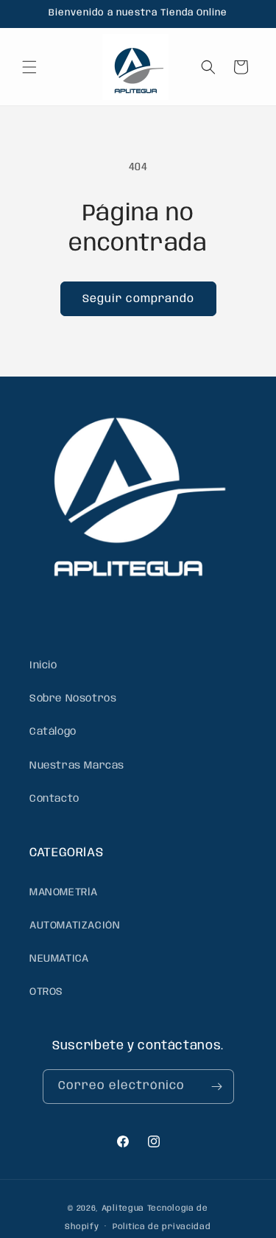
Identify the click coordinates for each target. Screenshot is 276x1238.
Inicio (43, 665)
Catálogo (53, 732)
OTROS (46, 992)
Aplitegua (123, 1208)
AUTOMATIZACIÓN (74, 925)
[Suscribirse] (217, 1086)
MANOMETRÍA (63, 892)
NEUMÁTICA (58, 959)
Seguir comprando (138, 299)
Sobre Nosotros (72, 698)
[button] (29, 67)
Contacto (54, 799)
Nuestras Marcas (76, 765)
